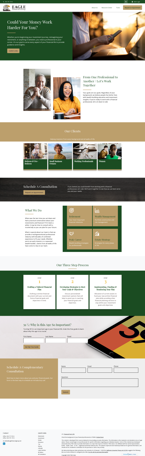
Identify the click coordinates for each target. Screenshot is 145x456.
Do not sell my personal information (98, 452)
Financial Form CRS (69, 434)
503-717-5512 (10, 436)
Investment (41, 438)
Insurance (40, 442)
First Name (27, 336)
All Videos (40, 452)
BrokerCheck (99, 437)
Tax (39, 444)
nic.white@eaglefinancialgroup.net (12, 441)
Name (63, 366)
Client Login (137, 2)
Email (69, 336)
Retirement (41, 436)
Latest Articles (42, 450)
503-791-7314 (9, 2)
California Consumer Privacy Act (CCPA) (117, 450)
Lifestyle (40, 448)
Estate (40, 440)
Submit (65, 392)
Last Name (49, 336)
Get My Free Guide (31, 347)
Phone (116, 366)
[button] (94, 7)
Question (64, 377)
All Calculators (42, 454)
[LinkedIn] (126, 1)
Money (40, 446)
